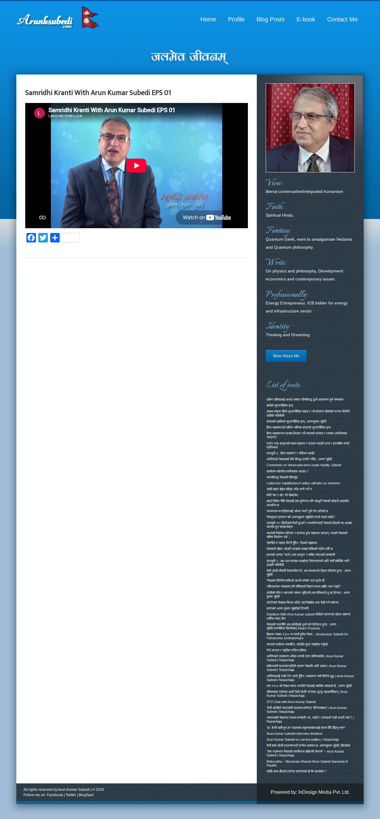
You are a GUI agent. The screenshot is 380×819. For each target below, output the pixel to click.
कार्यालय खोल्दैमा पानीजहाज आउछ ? (287, 471)
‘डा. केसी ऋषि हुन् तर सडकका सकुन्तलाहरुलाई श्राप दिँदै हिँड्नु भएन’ (306, 727)
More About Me (286, 356)
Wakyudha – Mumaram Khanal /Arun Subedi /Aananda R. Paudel (308, 763)
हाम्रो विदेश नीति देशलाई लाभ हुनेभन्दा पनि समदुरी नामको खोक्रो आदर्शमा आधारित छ (308, 503)
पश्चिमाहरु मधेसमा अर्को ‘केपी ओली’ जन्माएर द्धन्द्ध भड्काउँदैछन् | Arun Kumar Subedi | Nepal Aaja (307, 693)
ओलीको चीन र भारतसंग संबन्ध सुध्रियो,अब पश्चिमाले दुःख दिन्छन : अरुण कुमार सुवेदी (308, 594)
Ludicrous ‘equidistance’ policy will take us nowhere (303, 483)
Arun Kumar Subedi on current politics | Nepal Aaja (303, 739)
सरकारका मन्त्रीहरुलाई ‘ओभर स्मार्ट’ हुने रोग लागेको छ (297, 511)
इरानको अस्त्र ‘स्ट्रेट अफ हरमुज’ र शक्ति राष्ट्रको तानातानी (301, 554)
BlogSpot (86, 795)
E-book (306, 19)
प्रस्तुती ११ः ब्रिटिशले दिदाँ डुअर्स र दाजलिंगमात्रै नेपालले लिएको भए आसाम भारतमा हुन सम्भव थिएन (309, 524)
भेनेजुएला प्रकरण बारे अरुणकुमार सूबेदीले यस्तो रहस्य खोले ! (301, 517)
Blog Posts (270, 19)
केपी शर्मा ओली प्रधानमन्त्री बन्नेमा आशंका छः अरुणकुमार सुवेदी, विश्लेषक (308, 745)
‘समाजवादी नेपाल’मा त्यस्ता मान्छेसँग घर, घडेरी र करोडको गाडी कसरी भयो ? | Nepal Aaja (310, 719)
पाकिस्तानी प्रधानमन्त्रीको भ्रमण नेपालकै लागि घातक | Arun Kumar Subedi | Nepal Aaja (306, 668)
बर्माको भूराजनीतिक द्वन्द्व (280, 405)
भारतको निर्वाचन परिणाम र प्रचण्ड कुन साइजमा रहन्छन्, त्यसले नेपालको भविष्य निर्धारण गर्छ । (307, 535)
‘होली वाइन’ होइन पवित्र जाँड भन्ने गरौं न (289, 489)
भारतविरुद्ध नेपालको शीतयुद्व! (282, 477)
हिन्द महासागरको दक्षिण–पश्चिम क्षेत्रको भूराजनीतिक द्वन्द (299, 427)
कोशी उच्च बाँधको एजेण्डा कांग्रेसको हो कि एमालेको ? (296, 771)
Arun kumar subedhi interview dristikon (294, 733)
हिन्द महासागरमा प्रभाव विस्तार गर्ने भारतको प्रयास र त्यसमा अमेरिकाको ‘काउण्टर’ (307, 435)
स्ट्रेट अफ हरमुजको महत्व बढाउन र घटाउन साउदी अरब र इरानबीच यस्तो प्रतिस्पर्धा (308, 445)
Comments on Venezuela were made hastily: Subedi (304, 465)
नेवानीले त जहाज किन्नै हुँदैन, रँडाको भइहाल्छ (292, 543)
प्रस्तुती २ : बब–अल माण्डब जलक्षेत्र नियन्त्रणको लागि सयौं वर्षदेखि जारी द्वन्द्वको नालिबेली (308, 562)
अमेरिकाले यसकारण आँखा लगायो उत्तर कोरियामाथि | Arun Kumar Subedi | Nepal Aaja (305, 658)
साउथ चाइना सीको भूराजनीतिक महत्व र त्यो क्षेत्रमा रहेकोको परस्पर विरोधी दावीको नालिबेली (308, 413)
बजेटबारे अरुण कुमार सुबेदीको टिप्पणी (287, 608)
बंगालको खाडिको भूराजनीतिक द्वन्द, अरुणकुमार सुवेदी (296, 421)
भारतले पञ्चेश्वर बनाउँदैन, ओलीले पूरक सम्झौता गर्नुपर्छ (297, 644)
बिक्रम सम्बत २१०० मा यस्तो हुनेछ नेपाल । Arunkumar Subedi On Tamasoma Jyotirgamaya (307, 636)
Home (208, 19)
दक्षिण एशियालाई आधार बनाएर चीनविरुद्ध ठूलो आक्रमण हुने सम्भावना (305, 399)
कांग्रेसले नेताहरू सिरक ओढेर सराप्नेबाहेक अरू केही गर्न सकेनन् (302, 602)
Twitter (71, 795)
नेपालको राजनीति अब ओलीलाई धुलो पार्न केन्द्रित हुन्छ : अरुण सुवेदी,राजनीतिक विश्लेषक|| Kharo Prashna (301, 626)
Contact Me (342, 19)
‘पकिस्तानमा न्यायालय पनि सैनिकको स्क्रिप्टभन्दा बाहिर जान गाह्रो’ (303, 586)
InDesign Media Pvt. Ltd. (324, 792)
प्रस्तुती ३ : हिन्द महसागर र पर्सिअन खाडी (290, 453)
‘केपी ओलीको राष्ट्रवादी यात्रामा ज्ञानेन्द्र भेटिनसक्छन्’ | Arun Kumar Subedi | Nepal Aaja (307, 709)
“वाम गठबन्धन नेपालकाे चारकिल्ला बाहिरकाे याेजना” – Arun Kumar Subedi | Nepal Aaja (305, 753)
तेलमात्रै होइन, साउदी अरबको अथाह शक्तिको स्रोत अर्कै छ (300, 548)
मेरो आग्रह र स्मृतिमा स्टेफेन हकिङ (286, 650)
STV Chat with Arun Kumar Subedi (291, 702)
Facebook (55, 795)
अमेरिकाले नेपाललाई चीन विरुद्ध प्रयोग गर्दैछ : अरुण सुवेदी (299, 459)
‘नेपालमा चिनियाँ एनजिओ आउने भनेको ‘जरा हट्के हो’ (296, 580)
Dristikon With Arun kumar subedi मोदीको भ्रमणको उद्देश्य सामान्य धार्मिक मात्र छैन (308, 616)
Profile (236, 19)
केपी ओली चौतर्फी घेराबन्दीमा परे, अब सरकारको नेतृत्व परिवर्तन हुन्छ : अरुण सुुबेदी (309, 572)
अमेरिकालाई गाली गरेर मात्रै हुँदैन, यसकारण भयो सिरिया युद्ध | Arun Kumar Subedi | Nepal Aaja (310, 678)
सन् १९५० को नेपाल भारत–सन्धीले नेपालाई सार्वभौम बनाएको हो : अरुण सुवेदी (309, 686)
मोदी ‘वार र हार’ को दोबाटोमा (282, 495)
